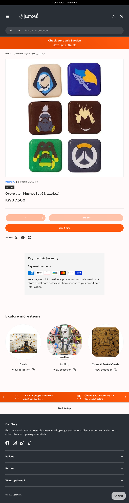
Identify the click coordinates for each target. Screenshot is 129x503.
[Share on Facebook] (22, 237)
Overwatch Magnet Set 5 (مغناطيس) (29, 54)
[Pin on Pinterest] (29, 237)
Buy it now (64, 227)
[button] (121, 16)
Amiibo (64, 364)
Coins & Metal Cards (105, 364)
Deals (23, 364)
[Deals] (23, 342)
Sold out (86, 217)
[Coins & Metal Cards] (105, 342)
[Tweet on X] (16, 237)
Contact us (71, 2)
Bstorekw (10, 181)
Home (8, 54)
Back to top (64, 408)
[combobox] (64, 30)
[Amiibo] (64, 342)
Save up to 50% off (64, 45)
